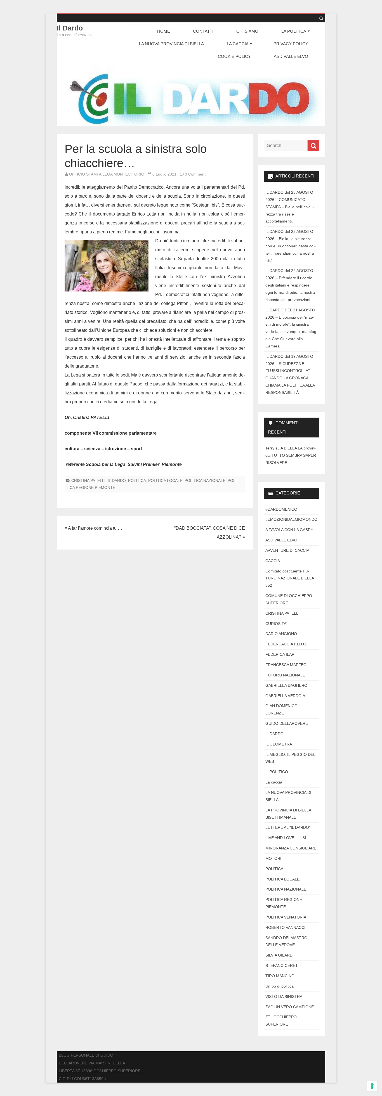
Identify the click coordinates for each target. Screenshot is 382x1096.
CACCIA (272, 560)
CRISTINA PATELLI (88, 480)
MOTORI (273, 858)
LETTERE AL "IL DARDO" (287, 827)
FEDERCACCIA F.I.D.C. (286, 644)
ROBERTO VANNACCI (285, 927)
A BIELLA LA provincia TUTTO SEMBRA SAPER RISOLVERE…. (290, 455)
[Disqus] (155, 632)
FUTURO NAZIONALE (285, 675)
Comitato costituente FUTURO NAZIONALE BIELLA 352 (289, 578)
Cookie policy (234, 56)
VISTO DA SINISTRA (283, 996)
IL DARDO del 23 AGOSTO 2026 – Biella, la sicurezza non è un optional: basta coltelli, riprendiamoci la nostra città (290, 245)
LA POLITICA (293, 31)
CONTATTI (203, 31)
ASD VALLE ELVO (291, 56)
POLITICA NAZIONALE (205, 480)
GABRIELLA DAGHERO (286, 685)
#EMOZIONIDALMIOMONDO (291, 519)
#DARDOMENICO (281, 509)
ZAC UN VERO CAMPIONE (289, 1007)
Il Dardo (70, 28)
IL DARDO (117, 480)
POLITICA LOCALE (165, 480)
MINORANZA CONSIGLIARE (290, 848)
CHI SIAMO (247, 31)
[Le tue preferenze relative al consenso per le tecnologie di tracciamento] (372, 1086)
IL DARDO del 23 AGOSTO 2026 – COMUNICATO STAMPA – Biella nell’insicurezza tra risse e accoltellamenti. (289, 206)
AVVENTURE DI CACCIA (287, 550)
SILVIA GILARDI (279, 955)
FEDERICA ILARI (280, 654)
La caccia (273, 782)
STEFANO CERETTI (283, 965)
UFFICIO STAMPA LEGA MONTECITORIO (106, 174)
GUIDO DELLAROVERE (286, 723)
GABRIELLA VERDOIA (285, 695)
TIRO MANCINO (279, 976)
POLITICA (137, 480)
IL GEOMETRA (278, 744)
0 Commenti (195, 174)
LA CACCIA (238, 43)
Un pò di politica (279, 986)
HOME (163, 31)
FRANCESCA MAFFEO (285, 664)
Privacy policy (290, 43)
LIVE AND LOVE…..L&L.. (287, 837)
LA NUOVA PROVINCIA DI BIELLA (171, 43)
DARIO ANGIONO (281, 633)
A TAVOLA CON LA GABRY (289, 529)
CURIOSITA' (276, 623)
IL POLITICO (276, 772)
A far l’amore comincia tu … (94, 528)
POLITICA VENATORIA (285, 917)
